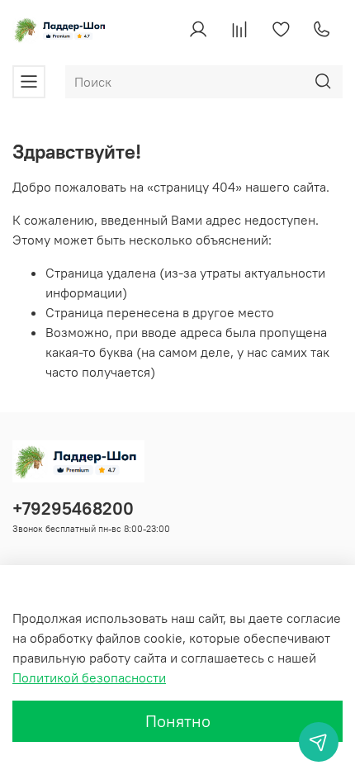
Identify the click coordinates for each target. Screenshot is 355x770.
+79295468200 (73, 508)
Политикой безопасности (89, 677)
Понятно (178, 721)
